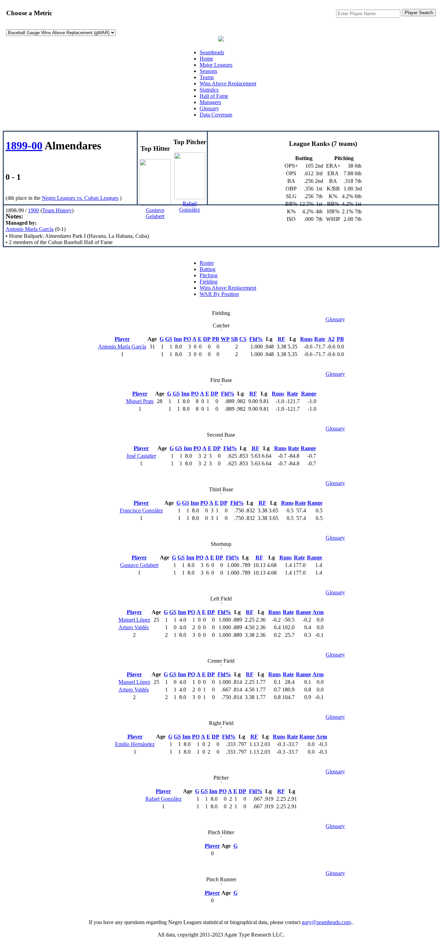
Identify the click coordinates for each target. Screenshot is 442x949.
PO (187, 339)
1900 (33, 210)
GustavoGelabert (155, 213)
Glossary (209, 108)
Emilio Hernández (135, 744)
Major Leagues (216, 65)
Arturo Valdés (133, 627)
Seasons (208, 71)
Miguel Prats (140, 401)
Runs (306, 339)
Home (206, 59)
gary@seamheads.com (326, 922)
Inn (178, 339)
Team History (57, 210)
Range (308, 394)
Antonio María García (30, 229)
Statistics (209, 90)
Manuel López (134, 620)
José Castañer (141, 456)
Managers (210, 102)
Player (122, 339)
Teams (207, 77)
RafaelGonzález (189, 207)
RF (281, 339)
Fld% (256, 339)
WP (225, 339)
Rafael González (163, 799)
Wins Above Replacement (228, 83)
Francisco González (141, 510)
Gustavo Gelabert (139, 565)
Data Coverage (216, 115)
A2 (331, 339)
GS (168, 339)
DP (207, 339)
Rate (319, 339)
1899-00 (24, 145)
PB (215, 339)
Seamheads (212, 52)
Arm (318, 612)
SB (234, 339)
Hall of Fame (214, 96)
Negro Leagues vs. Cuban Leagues (80, 198)
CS (243, 339)
